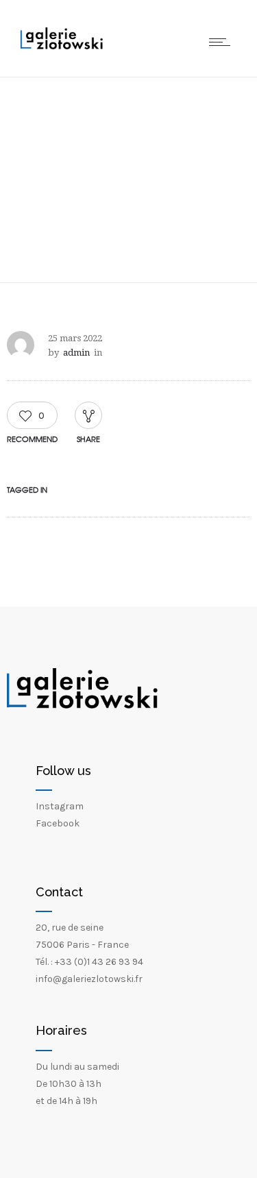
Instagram (60, 806)
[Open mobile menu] (222, 42)
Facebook (57, 823)
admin (76, 352)
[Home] (62, 46)
